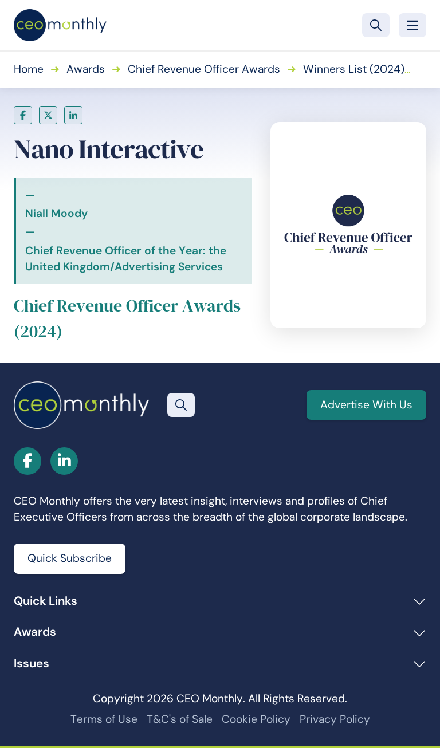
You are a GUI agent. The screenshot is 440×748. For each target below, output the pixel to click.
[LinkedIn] (73, 115)
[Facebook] (23, 115)
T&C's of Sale (180, 719)
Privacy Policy (335, 719)
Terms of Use (104, 719)
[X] (48, 115)
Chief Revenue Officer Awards (204, 69)
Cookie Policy (256, 719)
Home (29, 69)
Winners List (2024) (353, 69)
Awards (85, 69)
